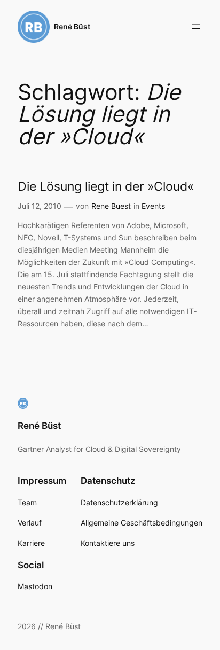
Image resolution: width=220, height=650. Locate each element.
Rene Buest (111, 205)
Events (153, 205)
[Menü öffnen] (196, 26)
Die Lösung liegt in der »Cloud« (106, 186)
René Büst (72, 26)
